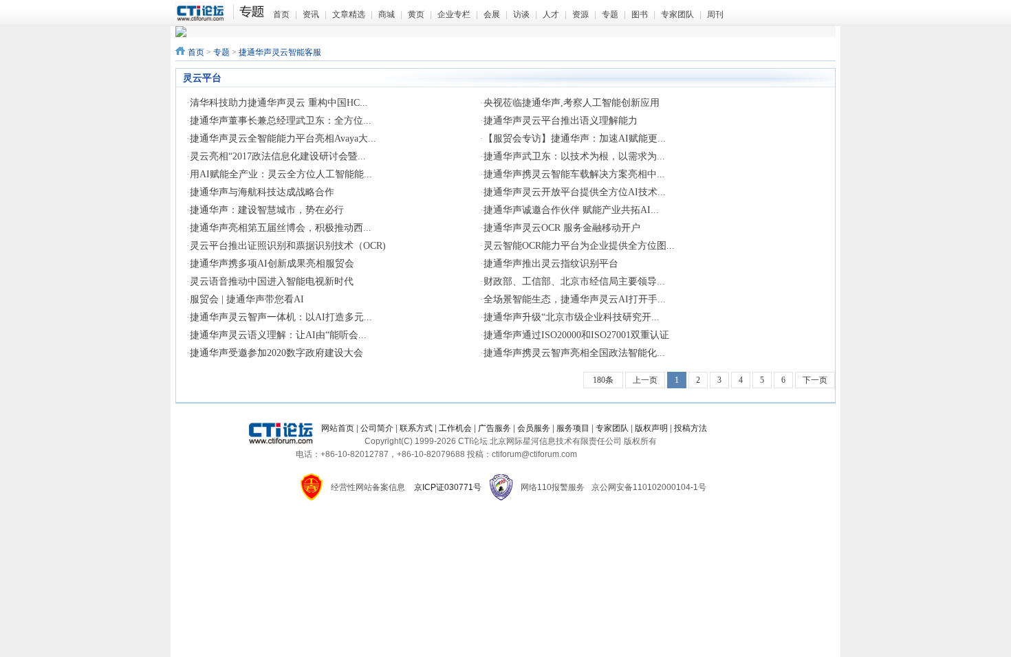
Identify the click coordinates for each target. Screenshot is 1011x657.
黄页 (416, 14)
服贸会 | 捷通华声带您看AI (247, 299)
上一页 (645, 380)
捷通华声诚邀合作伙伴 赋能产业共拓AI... (571, 210)
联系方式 (416, 428)
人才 (551, 14)
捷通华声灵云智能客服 (280, 52)
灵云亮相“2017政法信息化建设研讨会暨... (278, 156)
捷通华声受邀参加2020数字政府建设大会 (276, 353)
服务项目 (572, 428)
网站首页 (337, 428)
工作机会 (455, 428)
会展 (491, 14)
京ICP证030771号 (447, 487)
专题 (610, 14)
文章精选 (348, 14)
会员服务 (533, 428)
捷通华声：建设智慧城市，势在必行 (267, 210)
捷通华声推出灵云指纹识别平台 (550, 263)
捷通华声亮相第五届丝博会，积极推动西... (280, 228)
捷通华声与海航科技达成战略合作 (262, 192)
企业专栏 (453, 14)
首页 (281, 14)
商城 (386, 14)
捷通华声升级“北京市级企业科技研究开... (571, 317)
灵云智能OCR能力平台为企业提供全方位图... (579, 246)
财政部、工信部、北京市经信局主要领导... (574, 281)
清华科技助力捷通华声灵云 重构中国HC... (279, 103)
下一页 (815, 380)
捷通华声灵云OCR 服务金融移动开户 (561, 228)
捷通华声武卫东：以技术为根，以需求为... (574, 156)
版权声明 (651, 428)
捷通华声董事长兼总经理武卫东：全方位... (280, 120)
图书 (639, 14)
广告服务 (494, 428)
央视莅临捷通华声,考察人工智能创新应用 (571, 103)
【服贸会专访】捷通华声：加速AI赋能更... (574, 138)
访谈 (521, 14)
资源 (580, 14)
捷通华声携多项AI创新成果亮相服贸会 (272, 263)
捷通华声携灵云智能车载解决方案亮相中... (574, 174)
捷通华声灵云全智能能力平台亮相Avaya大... (283, 138)
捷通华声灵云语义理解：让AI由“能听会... (278, 335)
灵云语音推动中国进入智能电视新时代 (272, 281)
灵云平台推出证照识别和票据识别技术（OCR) (288, 246)
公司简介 (376, 428)
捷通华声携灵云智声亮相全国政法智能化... (574, 353)
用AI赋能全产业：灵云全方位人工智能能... (281, 174)
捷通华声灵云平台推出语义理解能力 (560, 120)
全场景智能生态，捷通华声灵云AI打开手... (574, 299)
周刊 (715, 14)
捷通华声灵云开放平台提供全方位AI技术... (574, 192)
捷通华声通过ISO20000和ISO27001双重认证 (576, 335)
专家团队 (677, 14)
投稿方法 (690, 428)
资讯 (311, 14)
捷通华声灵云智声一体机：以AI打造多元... (281, 317)
